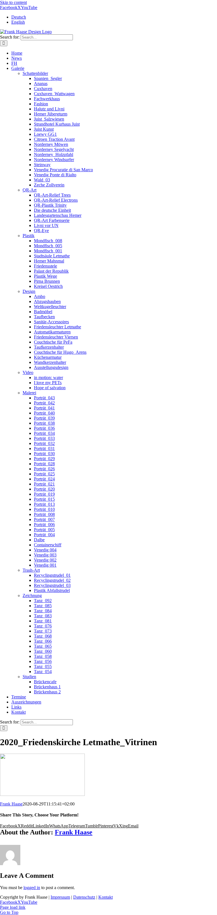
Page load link (12, 907)
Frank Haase (11, 804)
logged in (31, 887)
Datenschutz (84, 897)
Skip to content (13, 2)
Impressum (60, 897)
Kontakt (105, 897)
